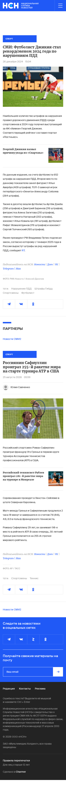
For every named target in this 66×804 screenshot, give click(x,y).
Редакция (9, 688)
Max (18, 268)
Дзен (50, 264)
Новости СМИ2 (12, 339)
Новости (39, 264)
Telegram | (9, 268)
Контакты (25, 688)
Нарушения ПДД (21, 288)
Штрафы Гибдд (43, 288)
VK (56, 264)
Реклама (40, 688)
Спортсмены (10, 292)
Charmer (21, 771)
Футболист (27, 292)
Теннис (34, 578)
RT (23, 250)
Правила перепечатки (16, 760)
